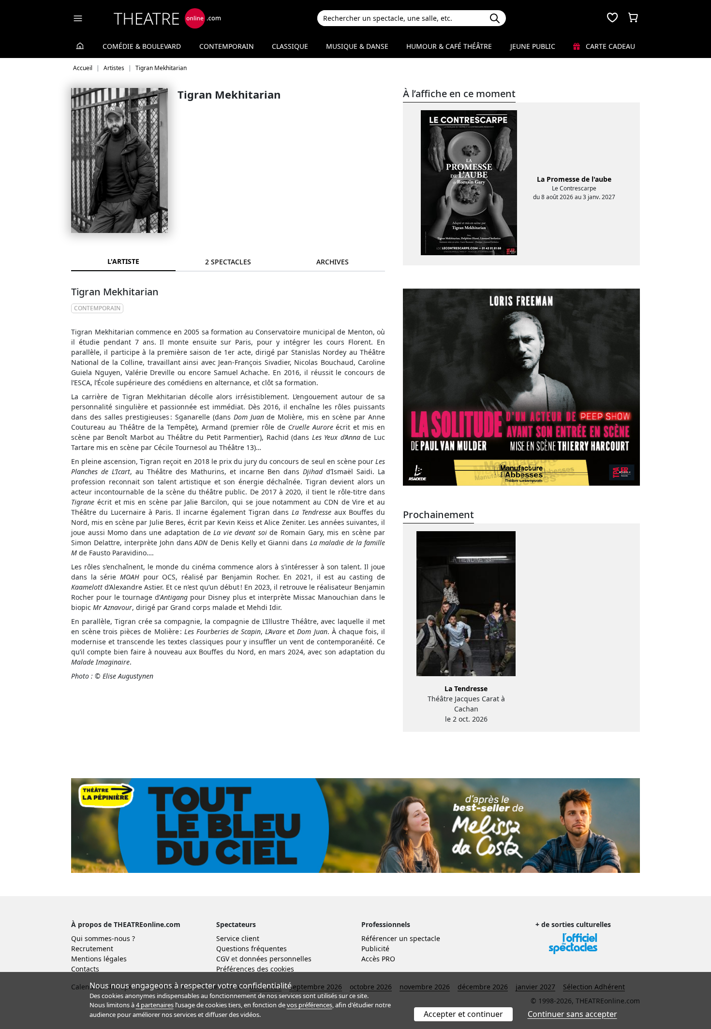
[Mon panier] (633, 18)
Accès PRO (378, 958)
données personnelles (275, 958)
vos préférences (309, 1004)
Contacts (85, 968)
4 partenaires (155, 1004)
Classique (290, 46)
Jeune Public (532, 46)
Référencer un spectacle (400, 938)
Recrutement (92, 948)
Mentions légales (99, 958)
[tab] (228, 262)
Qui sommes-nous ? (103, 938)
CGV (222, 958)
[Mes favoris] (612, 18)
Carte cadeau (609, 46)
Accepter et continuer (463, 1014)
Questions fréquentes (251, 948)
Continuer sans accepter (572, 1014)
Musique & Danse (357, 46)
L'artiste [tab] (123, 261)
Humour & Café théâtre (449, 46)
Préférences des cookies (255, 968)
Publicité (375, 948)
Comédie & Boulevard (142, 46)
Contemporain (226, 46)
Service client (237, 938)
